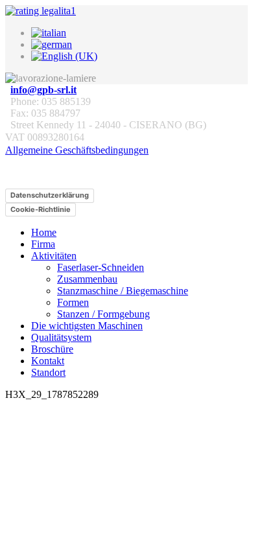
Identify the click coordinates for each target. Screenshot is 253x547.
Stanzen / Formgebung (103, 314)
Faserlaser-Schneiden (100, 267)
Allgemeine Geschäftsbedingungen (77, 150)
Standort (48, 372)
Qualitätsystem (61, 337)
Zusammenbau (87, 279)
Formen (73, 302)
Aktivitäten (54, 255)
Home (43, 232)
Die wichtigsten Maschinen (87, 325)
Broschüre (52, 349)
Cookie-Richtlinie (40, 209)
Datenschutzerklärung (49, 195)
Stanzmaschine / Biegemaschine (122, 290)
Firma (43, 244)
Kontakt (47, 360)
